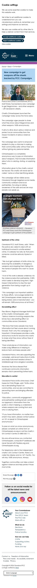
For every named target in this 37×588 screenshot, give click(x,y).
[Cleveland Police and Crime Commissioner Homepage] (5, 55)
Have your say (20, 546)
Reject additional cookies (12, 41)
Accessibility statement (25, 559)
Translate (15, 575)
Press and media (9, 559)
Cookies (6, 561)
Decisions (18, 527)
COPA (17, 539)
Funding (18, 544)
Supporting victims (22, 542)
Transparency (20, 530)
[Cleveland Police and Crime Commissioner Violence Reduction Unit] (14, 55)
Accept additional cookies (12, 37)
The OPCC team (21, 515)
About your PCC (21, 513)
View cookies (6, 44)
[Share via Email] (21, 475)
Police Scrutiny (21, 532)
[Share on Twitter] (18, 475)
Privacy (13, 561)
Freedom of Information (20, 556)
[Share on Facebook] (16, 475)
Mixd (17, 568)
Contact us (6, 556)
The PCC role (20, 518)
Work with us (20, 520)
